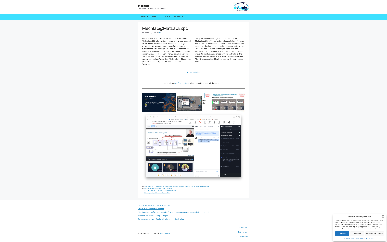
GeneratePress (165, 233)
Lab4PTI (167, 17)
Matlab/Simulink (184, 186)
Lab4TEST (156, 17)
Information (144, 17)
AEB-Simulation (193, 72)
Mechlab (143, 5)
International (178, 17)
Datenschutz (242, 232)
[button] (383, 217)
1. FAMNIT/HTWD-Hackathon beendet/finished (160, 191)
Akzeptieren (342, 234)
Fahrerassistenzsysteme (152, 188)
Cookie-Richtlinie (349, 238)
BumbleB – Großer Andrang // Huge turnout (155, 216)
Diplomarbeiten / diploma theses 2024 (157, 193)
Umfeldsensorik (203, 186)
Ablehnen (357, 234)
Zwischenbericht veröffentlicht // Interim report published (161, 219)
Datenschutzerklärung (361, 238)
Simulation (194, 186)
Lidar (163, 188)
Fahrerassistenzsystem (170, 186)
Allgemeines (157, 186)
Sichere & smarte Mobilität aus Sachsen (154, 205)
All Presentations (182, 83)
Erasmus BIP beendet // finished (151, 209)
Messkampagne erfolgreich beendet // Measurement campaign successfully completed (173, 212)
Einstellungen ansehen (374, 234)
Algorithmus (148, 186)
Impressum (372, 238)
